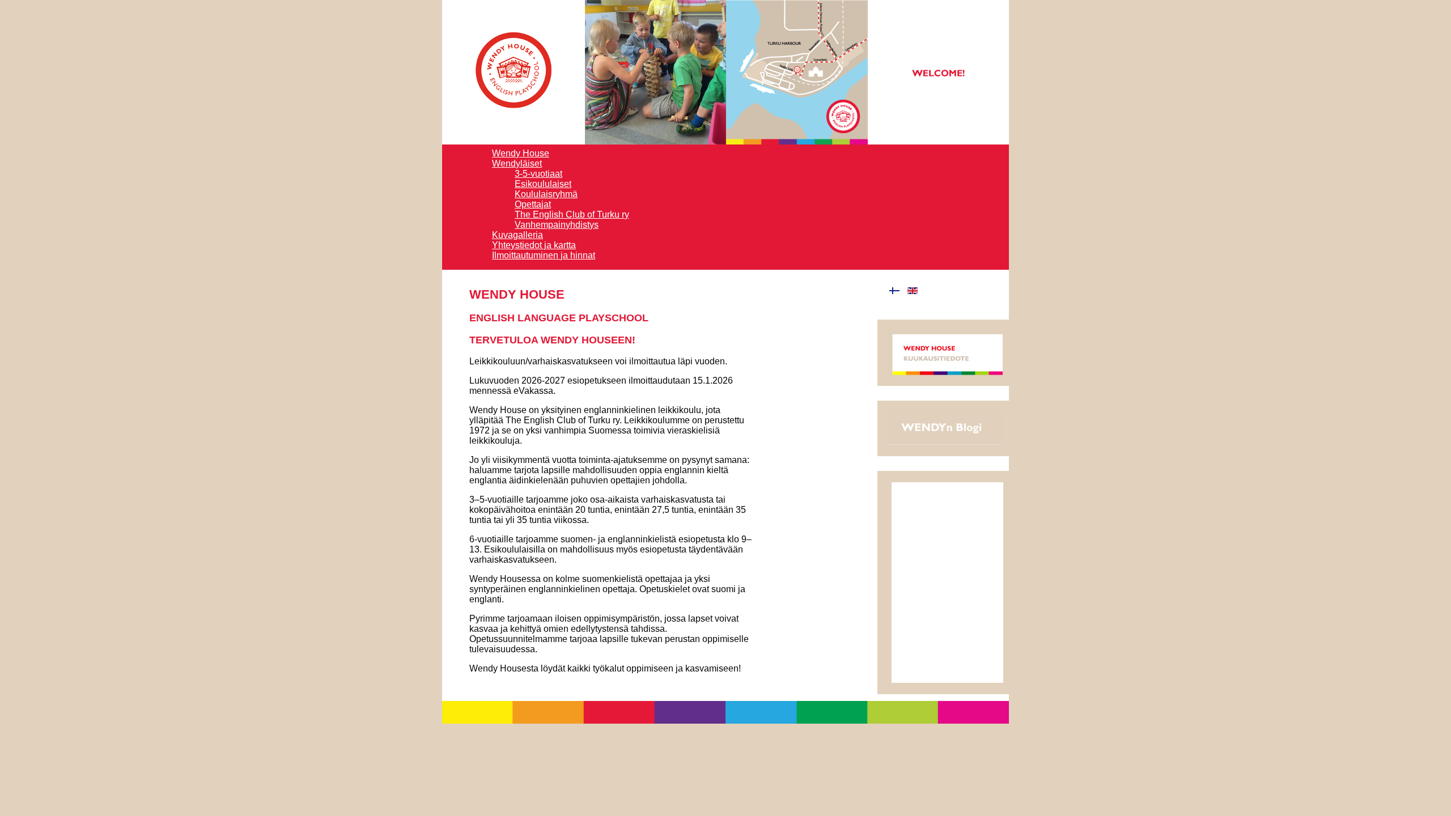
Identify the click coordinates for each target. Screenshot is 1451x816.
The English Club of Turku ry (572, 214)
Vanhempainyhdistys (557, 225)
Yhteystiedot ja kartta (534, 245)
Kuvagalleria (517, 235)
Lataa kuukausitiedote (944, 353)
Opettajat (533, 204)
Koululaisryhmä (546, 194)
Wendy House (520, 153)
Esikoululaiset (543, 184)
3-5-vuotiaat (538, 173)
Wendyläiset (517, 163)
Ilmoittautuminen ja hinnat (543, 255)
